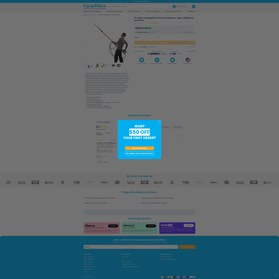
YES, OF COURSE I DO (139, 148)
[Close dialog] (159, 121)
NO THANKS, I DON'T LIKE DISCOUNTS (139, 153)
